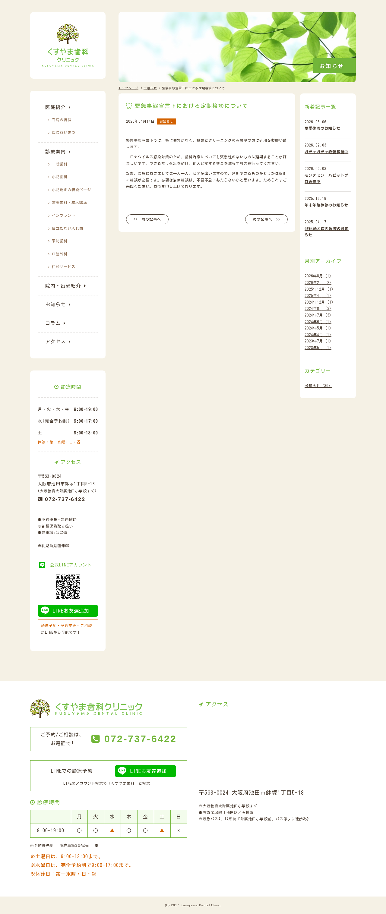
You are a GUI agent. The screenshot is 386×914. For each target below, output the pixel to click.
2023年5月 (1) (318, 347)
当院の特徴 (61, 119)
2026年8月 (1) (318, 276)
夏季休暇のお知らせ (322, 128)
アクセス (55, 341)
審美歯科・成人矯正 (69, 202)
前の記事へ (151, 219)
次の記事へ (262, 219)
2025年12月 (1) (319, 289)
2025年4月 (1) (318, 295)
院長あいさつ (63, 132)
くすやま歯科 (122, 783)
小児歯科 (60, 176)
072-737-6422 (65, 499)
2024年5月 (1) (318, 328)
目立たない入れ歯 (67, 228)
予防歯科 (60, 241)
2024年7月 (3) (318, 315)
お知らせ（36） (318, 385)
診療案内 (55, 151)
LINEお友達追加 (71, 610)
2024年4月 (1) (318, 334)
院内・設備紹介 (63, 285)
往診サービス (63, 266)
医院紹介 (55, 107)
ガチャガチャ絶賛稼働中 (326, 151)
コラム (53, 323)
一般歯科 (60, 164)
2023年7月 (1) (318, 341)
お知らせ (55, 304)
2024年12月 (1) (319, 302)
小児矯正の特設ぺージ (71, 189)
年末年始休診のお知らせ (326, 205)
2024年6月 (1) (318, 321)
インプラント (63, 215)
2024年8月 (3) (318, 308)
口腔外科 (60, 254)
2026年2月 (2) (318, 282)
